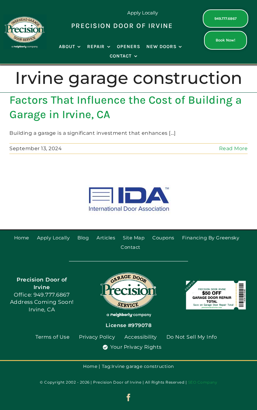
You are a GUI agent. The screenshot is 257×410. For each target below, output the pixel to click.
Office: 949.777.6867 (42, 295)
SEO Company (203, 382)
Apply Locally (142, 13)
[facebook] (129, 397)
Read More (233, 148)
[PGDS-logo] (25, 17)
